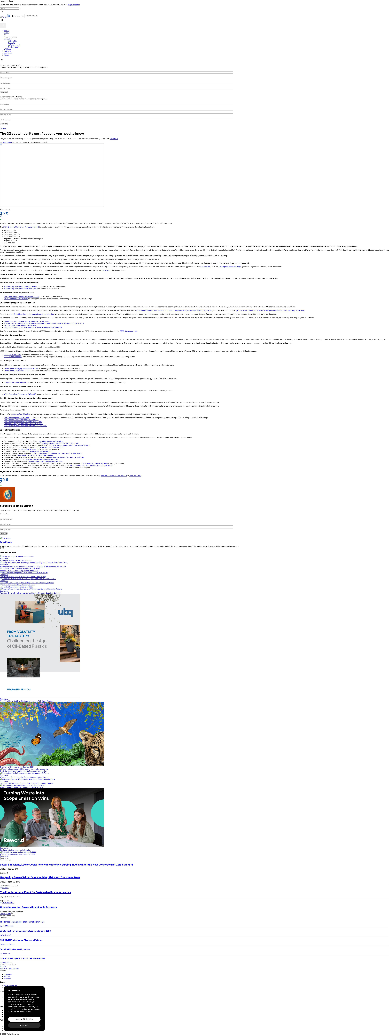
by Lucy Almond (6, 962)
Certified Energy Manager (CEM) (16, 418)
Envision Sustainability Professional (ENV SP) (66, 457)
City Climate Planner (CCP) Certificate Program (35, 455)
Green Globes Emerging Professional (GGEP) (21, 369)
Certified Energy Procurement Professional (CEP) (23, 422)
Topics (6, 31)
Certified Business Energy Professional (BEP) (21, 420)
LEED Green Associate (12, 355)
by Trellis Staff (5, 935)
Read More (114, 139)
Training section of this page (230, 267)
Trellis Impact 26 (10, 986)
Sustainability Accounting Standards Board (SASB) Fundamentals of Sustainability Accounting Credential (44, 323)
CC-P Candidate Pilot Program (16, 299)
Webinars (7, 49)
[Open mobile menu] (3, 25)
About (6, 55)
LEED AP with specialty (13, 357)
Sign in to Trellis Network (9, 969)
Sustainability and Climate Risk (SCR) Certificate (60, 443)
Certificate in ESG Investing (28, 449)
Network (7, 51)
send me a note (135, 476)
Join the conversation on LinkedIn (114, 476)
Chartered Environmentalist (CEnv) (94, 463)
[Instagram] (4, 1022)
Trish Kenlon (7, 142)
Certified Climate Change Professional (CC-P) (21, 297)
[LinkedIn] (1, 214)
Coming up (4, 856)
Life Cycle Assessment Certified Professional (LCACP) (69, 445)
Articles (7, 976)
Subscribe (4, 92)
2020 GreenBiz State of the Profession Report (21, 227)
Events (6, 33)
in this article (205, 267)
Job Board (8, 53)
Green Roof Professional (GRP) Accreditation (45, 461)
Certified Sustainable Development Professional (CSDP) (25, 426)
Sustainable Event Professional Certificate (42, 459)
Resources (8, 974)
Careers (3, 128)
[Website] (194, 218)
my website (106, 270)
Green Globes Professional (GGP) (17, 371)
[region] (24, 1008)
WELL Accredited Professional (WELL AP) (20, 394)
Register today (74, 5)
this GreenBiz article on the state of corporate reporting (32, 314)
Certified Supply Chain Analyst (51, 441)
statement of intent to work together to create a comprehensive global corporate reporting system (174, 310)
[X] (4, 214)
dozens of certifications (21, 414)
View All (7, 39)
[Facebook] (7, 214)
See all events (5, 914)
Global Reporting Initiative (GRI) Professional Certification (26, 321)
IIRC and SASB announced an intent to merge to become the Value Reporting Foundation (270, 310)
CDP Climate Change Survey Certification (20, 325)
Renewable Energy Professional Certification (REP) (23, 424)
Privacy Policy (25, 1011)
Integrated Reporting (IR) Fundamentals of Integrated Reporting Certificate (33, 327)
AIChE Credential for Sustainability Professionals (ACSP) (91, 465)
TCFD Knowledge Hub (128, 331)
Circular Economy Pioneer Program (39, 451)
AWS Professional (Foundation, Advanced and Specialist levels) (58, 453)
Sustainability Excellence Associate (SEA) (20, 287)
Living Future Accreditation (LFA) (16, 382)
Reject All (24, 1025)
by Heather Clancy (7, 944)
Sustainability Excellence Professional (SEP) (21, 289)
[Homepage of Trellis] (3, 967)
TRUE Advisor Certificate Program (50, 447)
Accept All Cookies (24, 1019)
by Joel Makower (6, 926)
